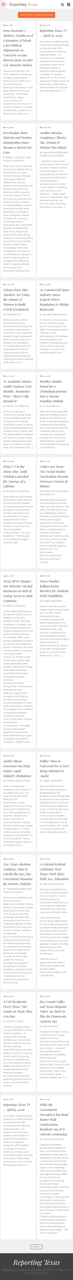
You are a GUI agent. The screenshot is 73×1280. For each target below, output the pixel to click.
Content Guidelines (29, 1270)
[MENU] (68, 5)
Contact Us (9, 1270)
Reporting (23, 4)
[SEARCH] (62, 4)
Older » (37, 1247)
